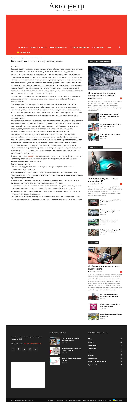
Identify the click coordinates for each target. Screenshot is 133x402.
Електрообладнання (79, 47)
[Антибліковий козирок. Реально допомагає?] (93, 316)
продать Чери (33, 156)
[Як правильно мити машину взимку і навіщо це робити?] (105, 78)
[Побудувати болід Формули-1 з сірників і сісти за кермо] (93, 232)
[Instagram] (19, 349)
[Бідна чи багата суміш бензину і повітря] (55, 361)
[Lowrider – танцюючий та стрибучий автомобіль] (93, 222)
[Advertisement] (66, 29)
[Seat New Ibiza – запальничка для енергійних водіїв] (93, 212)
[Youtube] (35, 349)
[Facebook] (13, 349)
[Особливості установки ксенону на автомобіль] (105, 255)
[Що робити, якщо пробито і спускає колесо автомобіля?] (93, 117)
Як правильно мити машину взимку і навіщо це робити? (102, 94)
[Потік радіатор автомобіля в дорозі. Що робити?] (93, 306)
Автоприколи (98, 47)
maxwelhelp (91, 98)
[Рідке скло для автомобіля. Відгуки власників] (55, 341)
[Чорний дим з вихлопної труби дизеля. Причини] (55, 351)
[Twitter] (24, 349)
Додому (13, 58)
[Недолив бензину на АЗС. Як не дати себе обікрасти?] (93, 127)
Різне (109, 47)
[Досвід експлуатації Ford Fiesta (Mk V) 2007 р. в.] (93, 202)
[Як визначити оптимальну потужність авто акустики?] (93, 296)
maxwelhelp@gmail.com (32, 343)
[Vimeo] (30, 349)
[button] (119, 47)
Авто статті (22, 47)
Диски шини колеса (58, 47)
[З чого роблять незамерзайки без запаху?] (93, 137)
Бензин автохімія (38, 47)
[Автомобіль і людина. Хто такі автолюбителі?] (105, 163)
